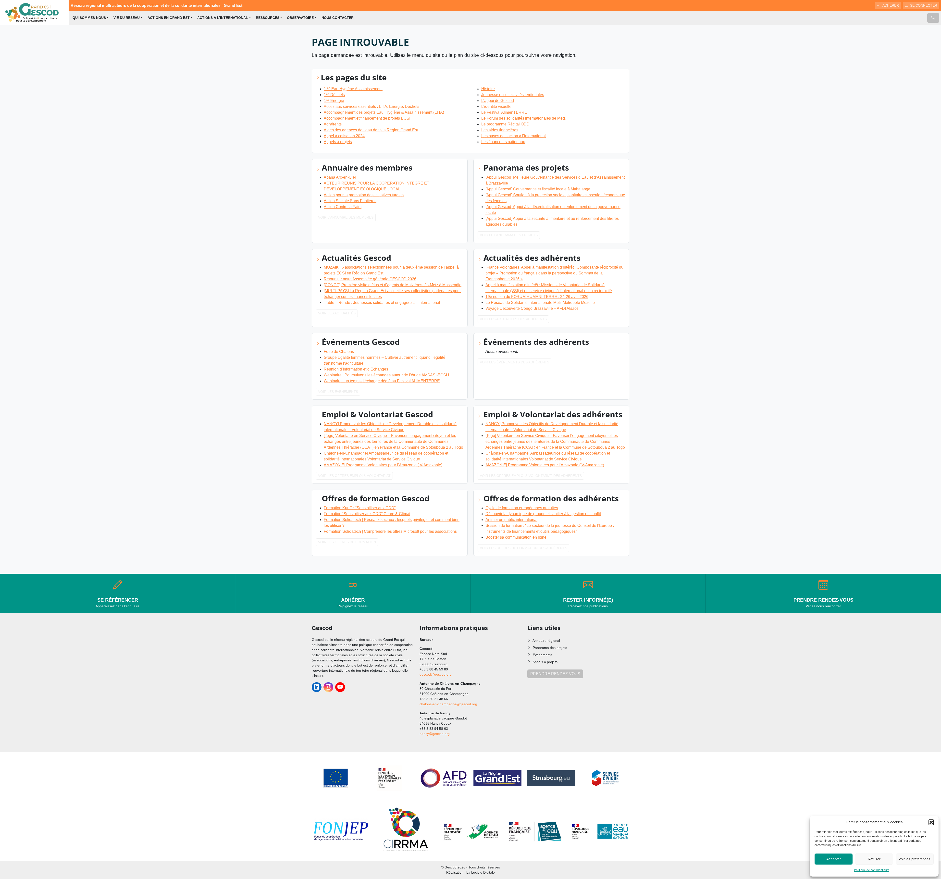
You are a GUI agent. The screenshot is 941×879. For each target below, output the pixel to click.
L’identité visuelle (496, 106)
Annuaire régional (546, 641)
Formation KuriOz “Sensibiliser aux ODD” (360, 508)
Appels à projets (338, 142)
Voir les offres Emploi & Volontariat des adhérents (531, 476)
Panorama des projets (550, 648)
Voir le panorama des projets (509, 235)
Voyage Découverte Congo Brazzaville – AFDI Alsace (532, 308)
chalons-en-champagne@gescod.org (448, 704)
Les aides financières (499, 130)
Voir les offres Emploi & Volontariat (354, 476)
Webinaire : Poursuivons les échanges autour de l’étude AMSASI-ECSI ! (386, 375)
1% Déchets (334, 95)
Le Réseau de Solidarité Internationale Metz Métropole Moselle (540, 302)
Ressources (267, 18)
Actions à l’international (222, 18)
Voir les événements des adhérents (514, 362)
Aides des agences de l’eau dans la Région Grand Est (371, 130)
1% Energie (334, 101)
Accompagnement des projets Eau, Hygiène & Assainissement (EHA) (384, 112)
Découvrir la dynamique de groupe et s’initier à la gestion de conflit (543, 514)
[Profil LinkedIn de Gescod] (317, 687)
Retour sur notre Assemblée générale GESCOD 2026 (370, 279)
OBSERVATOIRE (300, 18)
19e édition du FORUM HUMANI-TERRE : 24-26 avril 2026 (536, 297)
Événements (542, 655)
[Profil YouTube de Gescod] (340, 687)
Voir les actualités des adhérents (513, 319)
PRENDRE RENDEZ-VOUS (555, 674)
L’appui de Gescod (497, 101)
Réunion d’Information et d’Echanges (356, 369)
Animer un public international (511, 520)
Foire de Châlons (339, 351)
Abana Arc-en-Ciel (340, 177)
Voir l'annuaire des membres (345, 217)
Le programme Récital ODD (505, 124)
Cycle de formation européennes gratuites (521, 508)
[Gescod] (34, 12)
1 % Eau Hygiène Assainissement (353, 89)
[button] (931, 822)
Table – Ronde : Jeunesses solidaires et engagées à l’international (383, 302)
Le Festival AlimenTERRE (504, 112)
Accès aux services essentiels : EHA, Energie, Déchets (371, 106)
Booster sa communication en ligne (515, 537)
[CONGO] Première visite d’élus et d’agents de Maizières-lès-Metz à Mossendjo (392, 285)
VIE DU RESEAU (126, 18)
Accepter (833, 859)
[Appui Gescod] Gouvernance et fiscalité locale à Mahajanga (537, 189)
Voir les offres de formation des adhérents (523, 548)
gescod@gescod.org (436, 674)
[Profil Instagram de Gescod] (328, 687)
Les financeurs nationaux (503, 142)
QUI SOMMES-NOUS (89, 18)
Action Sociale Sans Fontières (350, 201)
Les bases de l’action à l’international (513, 136)
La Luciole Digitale (480, 872)
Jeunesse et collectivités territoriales (512, 95)
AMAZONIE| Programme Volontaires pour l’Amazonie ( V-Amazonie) (383, 465)
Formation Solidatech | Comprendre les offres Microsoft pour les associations (390, 531)
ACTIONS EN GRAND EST (169, 18)
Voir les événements (338, 392)
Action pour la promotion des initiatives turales (364, 195)
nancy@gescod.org (435, 734)
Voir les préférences (914, 859)
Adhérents (333, 124)
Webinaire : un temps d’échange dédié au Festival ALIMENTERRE (382, 381)
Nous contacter (338, 18)
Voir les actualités (337, 313)
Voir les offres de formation (347, 542)
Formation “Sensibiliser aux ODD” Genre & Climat (367, 514)
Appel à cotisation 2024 (344, 136)
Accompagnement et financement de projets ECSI (367, 118)
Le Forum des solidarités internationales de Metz (523, 118)
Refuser (874, 859)
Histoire (488, 89)
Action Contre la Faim (342, 207)
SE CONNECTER (923, 5)
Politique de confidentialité (871, 870)
